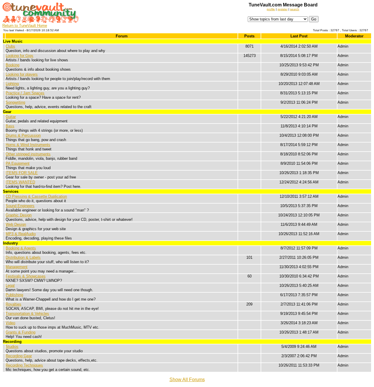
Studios (12, 346)
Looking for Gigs (19, 55)
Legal (10, 285)
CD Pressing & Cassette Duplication (36, 196)
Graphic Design (19, 215)
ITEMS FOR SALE (22, 173)
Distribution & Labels (23, 257)
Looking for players (22, 74)
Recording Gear (19, 356)
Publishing (14, 295)
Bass (10, 126)
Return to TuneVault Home (24, 25)
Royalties (13, 304)
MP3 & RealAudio (21, 234)
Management (16, 267)
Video (10, 323)
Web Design (16, 224)
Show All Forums (187, 379)
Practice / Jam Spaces (25, 93)
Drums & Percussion (23, 135)
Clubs (10, 46)
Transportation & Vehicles (27, 313)
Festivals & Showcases (26, 276)
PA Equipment (18, 163)
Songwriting (15, 102)
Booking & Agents (21, 248)
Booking (12, 65)
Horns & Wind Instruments (28, 145)
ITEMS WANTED (20, 182)
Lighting (12, 83)
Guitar (11, 116)
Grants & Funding (20, 332)
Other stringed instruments (28, 154)
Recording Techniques (24, 365)
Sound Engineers (20, 206)
